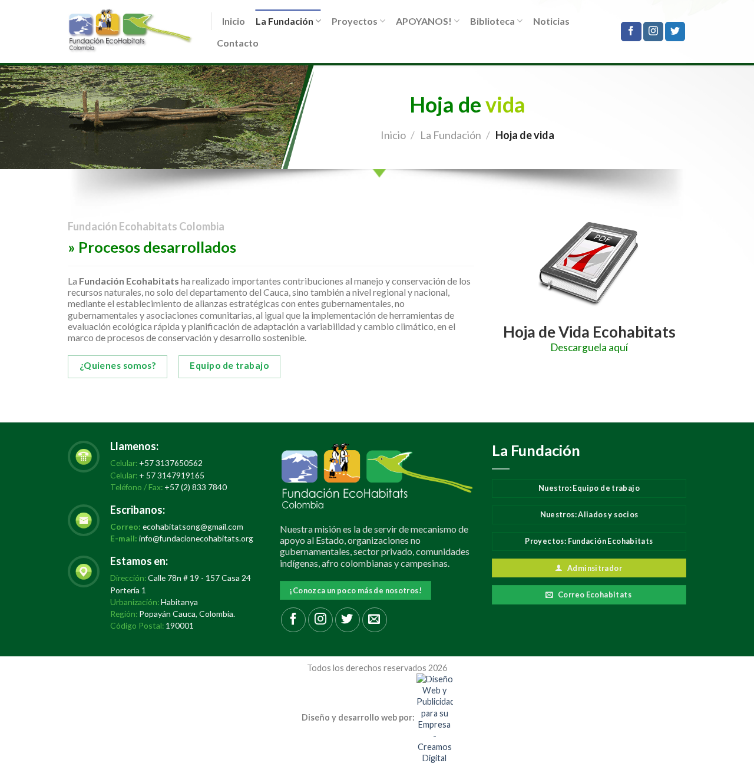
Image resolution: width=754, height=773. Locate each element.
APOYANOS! (424, 21)
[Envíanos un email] (374, 619)
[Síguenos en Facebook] (631, 32)
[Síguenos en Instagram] (653, 32)
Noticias (551, 21)
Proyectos (355, 21)
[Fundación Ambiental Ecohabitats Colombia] (131, 31)
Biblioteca (492, 21)
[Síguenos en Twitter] (675, 32)
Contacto (238, 42)
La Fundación (284, 21)
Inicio (233, 21)
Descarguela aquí (589, 348)
